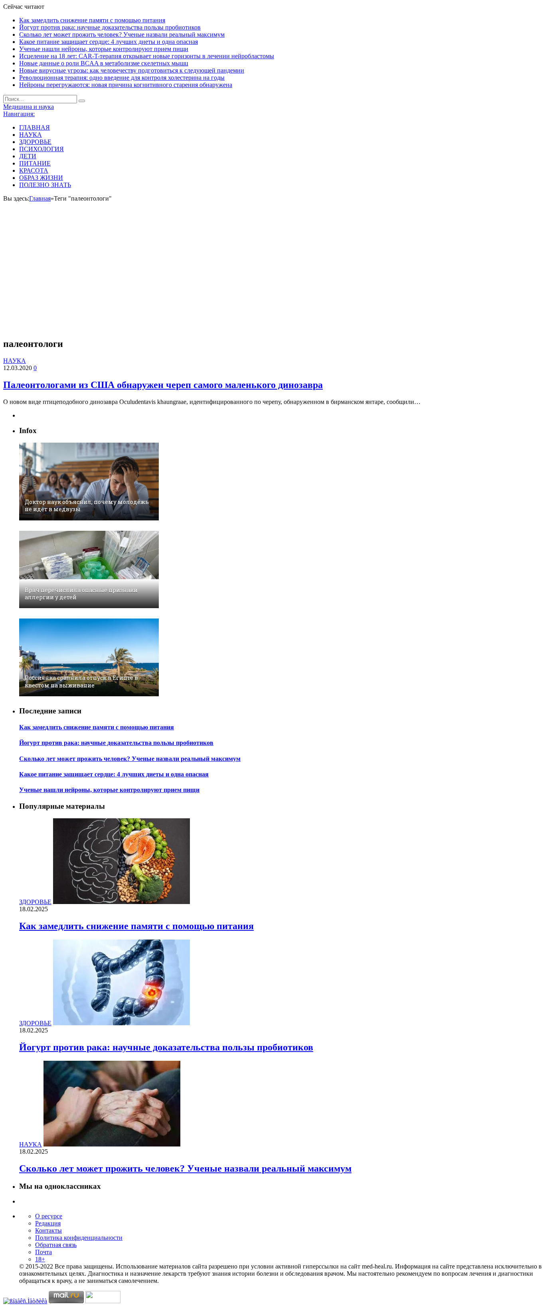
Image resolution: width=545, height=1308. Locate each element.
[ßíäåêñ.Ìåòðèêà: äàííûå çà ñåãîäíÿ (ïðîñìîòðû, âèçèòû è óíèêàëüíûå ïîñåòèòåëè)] (25, 1301)
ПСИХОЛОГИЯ (41, 149)
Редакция (48, 1223)
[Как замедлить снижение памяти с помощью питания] (121, 901)
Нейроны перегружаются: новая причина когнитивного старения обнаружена (125, 84)
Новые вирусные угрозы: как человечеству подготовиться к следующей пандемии (131, 70)
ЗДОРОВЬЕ (35, 141)
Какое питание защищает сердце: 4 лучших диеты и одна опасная (108, 41)
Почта (43, 1252)
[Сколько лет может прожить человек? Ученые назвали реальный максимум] (111, 1144)
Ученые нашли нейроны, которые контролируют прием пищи (103, 48)
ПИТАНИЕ (35, 163)
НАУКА (30, 134)
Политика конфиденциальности (78, 1237)
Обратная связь (56, 1244)
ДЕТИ (27, 156)
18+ (40, 1259)
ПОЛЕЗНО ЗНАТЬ (45, 184)
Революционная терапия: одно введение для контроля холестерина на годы (122, 77)
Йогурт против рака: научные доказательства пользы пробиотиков (110, 27)
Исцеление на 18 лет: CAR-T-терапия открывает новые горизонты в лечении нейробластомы (146, 56)
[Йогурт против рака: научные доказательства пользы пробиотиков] (121, 1023)
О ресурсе (48, 1216)
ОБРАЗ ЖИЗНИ (41, 177)
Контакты (48, 1230)
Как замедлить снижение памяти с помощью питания (92, 20)
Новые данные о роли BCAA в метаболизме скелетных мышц (103, 63)
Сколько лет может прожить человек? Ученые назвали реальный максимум (122, 34)
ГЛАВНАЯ (34, 127)
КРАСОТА (33, 170)
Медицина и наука (28, 106)
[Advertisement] (272, 275)
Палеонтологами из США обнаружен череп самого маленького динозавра (163, 385)
